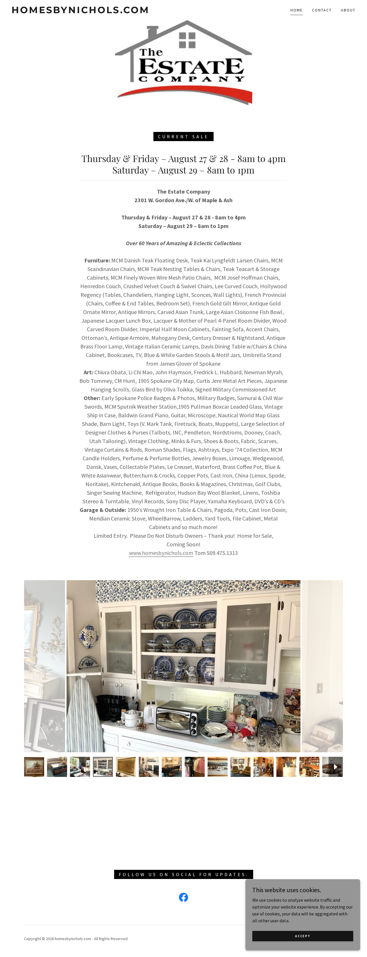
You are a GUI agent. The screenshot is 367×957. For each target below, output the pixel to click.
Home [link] (296, 10)
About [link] (348, 10)
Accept (302, 936)
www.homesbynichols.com (161, 552)
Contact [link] (322, 10)
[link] (80, 11)
